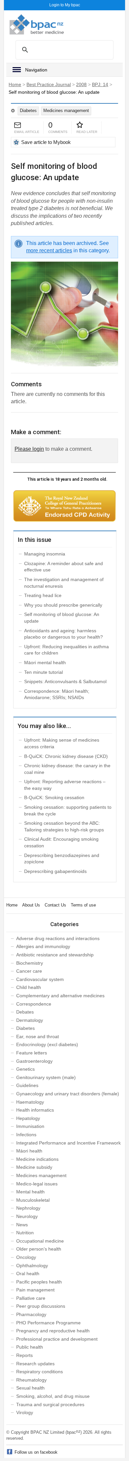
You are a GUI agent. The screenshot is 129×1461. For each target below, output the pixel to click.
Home (15, 84)
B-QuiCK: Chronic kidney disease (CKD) (66, 756)
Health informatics (35, 1110)
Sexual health (30, 1388)
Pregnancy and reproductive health (53, 1330)
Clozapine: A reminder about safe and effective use (63, 567)
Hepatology (28, 1118)
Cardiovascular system (40, 979)
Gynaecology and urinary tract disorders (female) (67, 1093)
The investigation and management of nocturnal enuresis (64, 583)
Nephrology (28, 1208)
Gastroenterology (34, 1061)
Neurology (27, 1216)
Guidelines (27, 1085)
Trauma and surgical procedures (50, 1404)
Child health (28, 987)
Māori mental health (45, 662)
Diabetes (28, 110)
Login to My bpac (64, 5)
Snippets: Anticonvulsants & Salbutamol (65, 681)
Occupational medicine (40, 1241)
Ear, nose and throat (37, 1036)
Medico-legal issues (37, 1183)
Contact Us (55, 905)
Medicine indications (37, 1159)
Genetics (25, 1069)
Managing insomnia (44, 553)
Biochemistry (29, 963)
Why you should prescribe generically (63, 605)
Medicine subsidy (34, 1167)
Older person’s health (38, 1249)
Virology (24, 1412)
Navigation (36, 69)
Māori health (29, 1151)
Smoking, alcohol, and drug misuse (53, 1396)
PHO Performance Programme (48, 1322)
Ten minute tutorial (43, 672)
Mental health (30, 1191)
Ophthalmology (32, 1265)
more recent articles (49, 250)
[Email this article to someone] (17, 125)
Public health (29, 1347)
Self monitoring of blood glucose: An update (61, 618)
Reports (24, 1355)
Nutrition (25, 1232)
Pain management (35, 1289)
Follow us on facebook (36, 1452)
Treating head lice (43, 595)
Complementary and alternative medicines (60, 995)
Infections (26, 1134)
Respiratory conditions (39, 1371)
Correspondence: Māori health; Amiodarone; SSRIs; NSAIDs (56, 694)
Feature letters (31, 1052)
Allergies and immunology (43, 946)
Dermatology (29, 1020)
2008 (81, 84)
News (22, 1224)
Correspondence (33, 1004)
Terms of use (83, 905)
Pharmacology (31, 1314)
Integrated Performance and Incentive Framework (68, 1143)
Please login (29, 449)
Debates (25, 1012)
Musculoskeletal (33, 1200)
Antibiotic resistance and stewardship (55, 954)
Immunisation (30, 1126)
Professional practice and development (57, 1339)
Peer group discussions (40, 1306)
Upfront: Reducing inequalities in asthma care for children (66, 650)
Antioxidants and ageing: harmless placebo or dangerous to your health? (63, 634)
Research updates (35, 1363)
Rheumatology (31, 1380)
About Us (31, 905)
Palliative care (30, 1298)
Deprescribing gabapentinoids (55, 871)
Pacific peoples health (39, 1281)
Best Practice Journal (48, 84)
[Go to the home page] (37, 24)
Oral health (27, 1273)
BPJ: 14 (100, 84)
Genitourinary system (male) (46, 1077)
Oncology (26, 1257)
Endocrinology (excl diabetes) (47, 1044)
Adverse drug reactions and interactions (58, 938)
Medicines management (66, 110)
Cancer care (29, 971)
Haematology (30, 1102)
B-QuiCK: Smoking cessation (54, 797)
